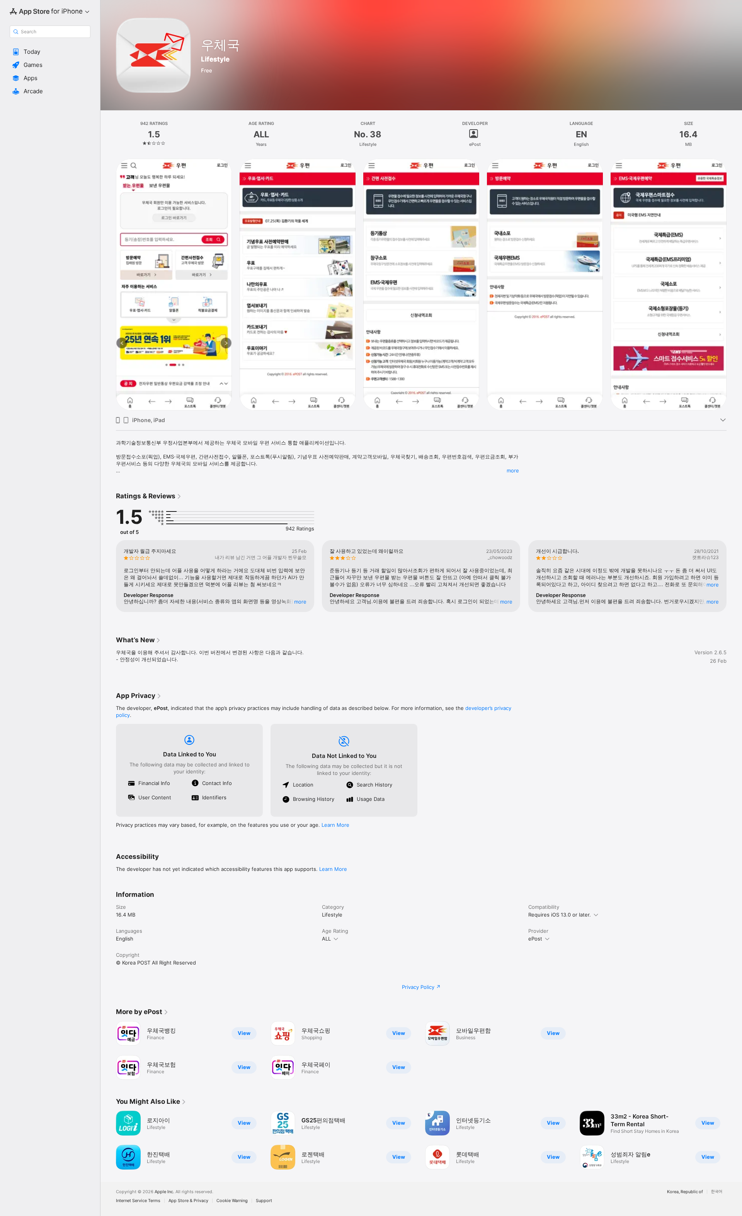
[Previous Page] (108, 284)
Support (264, 1201)
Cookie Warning (232, 1201)
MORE (300, 602)
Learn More (335, 825)
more (513, 470)
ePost (535, 939)
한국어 (717, 1192)
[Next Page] (734, 284)
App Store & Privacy (188, 1201)
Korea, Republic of (685, 1192)
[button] (50, 52)
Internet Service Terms (138, 1201)
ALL (326, 939)
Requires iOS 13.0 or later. (559, 915)
